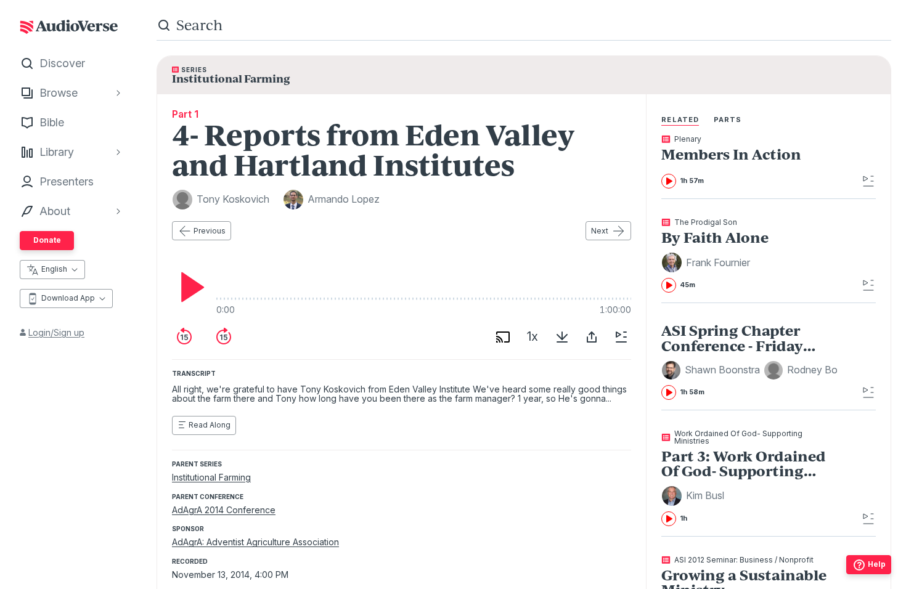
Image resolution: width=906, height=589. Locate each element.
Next (599, 230)
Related (680, 119)
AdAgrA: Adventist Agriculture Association (255, 542)
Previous (210, 230)
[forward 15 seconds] (223, 337)
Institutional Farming (211, 477)
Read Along (210, 424)
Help (877, 564)
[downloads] (562, 337)
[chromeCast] (503, 337)
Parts (728, 119)
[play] (189, 287)
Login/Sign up (56, 332)
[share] (592, 337)
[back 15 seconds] (184, 337)
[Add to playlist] (621, 337)
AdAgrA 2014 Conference (223, 510)
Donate (47, 240)
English (54, 269)
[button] (707, 262)
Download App (68, 298)
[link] (749, 162)
